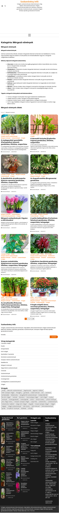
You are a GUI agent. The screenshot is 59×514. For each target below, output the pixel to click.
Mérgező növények (5, 138)
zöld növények (36, 406)
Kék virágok (34, 442)
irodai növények (35, 392)
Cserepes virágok (5, 134)
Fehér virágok (34, 422)
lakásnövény (14, 395)
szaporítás (34, 401)
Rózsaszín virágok (35, 425)
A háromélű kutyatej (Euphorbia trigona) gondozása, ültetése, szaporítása (42, 140)
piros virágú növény (7, 401)
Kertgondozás (5, 349)
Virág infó (33, 450)
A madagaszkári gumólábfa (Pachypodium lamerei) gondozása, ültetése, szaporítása (14, 142)
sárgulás (31, 404)
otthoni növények (51, 399)
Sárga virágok (34, 431)
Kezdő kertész (34, 448)
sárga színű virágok (21, 404)
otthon (32, 399)
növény (51, 397)
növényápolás (24, 399)
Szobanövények (16, 138)
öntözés (30, 408)
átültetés (23, 408)
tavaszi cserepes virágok (42, 404)
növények (4, 399)
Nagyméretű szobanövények (48, 300)
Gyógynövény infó (36, 456)
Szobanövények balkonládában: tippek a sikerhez (25, 434)
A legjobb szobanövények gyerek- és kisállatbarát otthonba (25, 446)
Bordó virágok (34, 436)
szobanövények (52, 401)
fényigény (19, 392)
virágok (53, 404)
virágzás (4, 406)
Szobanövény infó (29, 1)
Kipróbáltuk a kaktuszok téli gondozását (9, 424)
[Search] (5, 6)
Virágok (23, 138)
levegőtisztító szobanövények (28, 395)
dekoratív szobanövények (14, 390)
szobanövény (42, 401)
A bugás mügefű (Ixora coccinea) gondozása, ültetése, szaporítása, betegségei (42, 307)
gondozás (26, 392)
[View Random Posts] (2, 6)
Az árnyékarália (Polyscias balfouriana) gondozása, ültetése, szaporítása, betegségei (14, 305)
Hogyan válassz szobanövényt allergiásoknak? (25, 423)
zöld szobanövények (47, 406)
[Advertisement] (29, 22)
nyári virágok (43, 397)
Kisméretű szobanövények (8, 357)
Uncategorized (5, 379)
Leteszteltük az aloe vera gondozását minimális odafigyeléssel (10, 462)
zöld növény (26, 406)
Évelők (12, 134)
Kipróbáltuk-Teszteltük (7, 354)
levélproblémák (43, 395)
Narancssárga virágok (37, 433)
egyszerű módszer (38, 390)
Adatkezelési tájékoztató (49, 502)
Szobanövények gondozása (8, 216)
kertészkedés (5, 395)
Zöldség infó (34, 459)
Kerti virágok (38, 174)
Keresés (3, 334)
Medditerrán (46, 174)
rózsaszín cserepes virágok (21, 401)
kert (42, 392)
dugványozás (27, 390)
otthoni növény (40, 399)
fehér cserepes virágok (8, 392)
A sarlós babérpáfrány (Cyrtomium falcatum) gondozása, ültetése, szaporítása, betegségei (43, 220)
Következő (33, 319)
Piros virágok (34, 428)
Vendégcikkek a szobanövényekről (11, 381)
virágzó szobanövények (14, 406)
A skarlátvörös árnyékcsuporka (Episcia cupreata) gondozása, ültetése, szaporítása (13, 180)
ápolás (3, 408)
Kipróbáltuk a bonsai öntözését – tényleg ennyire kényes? (10, 449)
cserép (3, 390)
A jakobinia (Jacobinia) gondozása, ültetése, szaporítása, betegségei (43, 262)
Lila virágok (34, 439)
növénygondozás (14, 399)
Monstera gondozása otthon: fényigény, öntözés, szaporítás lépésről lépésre (10, 477)
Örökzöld (14, 257)
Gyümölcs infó (35, 461)
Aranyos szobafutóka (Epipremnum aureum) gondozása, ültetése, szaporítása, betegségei (14, 263)
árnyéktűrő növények (13, 408)
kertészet (48, 392)
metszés (14, 397)
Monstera (21, 397)
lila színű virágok (6, 397)
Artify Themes (31, 511)
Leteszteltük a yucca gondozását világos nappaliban (10, 436)
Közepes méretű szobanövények (9, 136)
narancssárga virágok (32, 397)
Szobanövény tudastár (8, 404)
